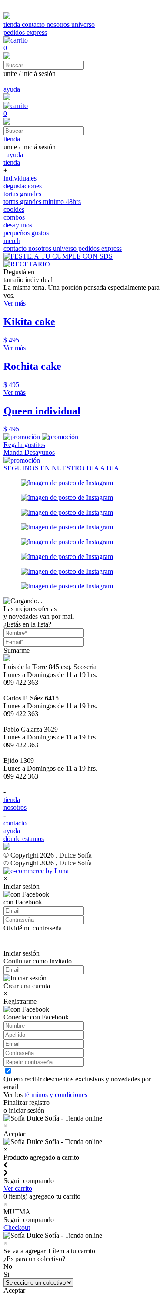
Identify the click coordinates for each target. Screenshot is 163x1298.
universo (83, 24)
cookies (13, 209)
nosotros (59, 24)
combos (14, 217)
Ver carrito (17, 1188)
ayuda (11, 89)
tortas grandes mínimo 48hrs (42, 201)
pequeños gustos (26, 233)
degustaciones (22, 186)
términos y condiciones (55, 1094)
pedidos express (25, 32)
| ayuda (13, 154)
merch (11, 240)
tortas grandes (22, 193)
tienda (12, 24)
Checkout (16, 1227)
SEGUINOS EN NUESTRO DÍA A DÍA (61, 468)
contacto (34, 24)
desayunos (17, 225)
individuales (20, 178)
